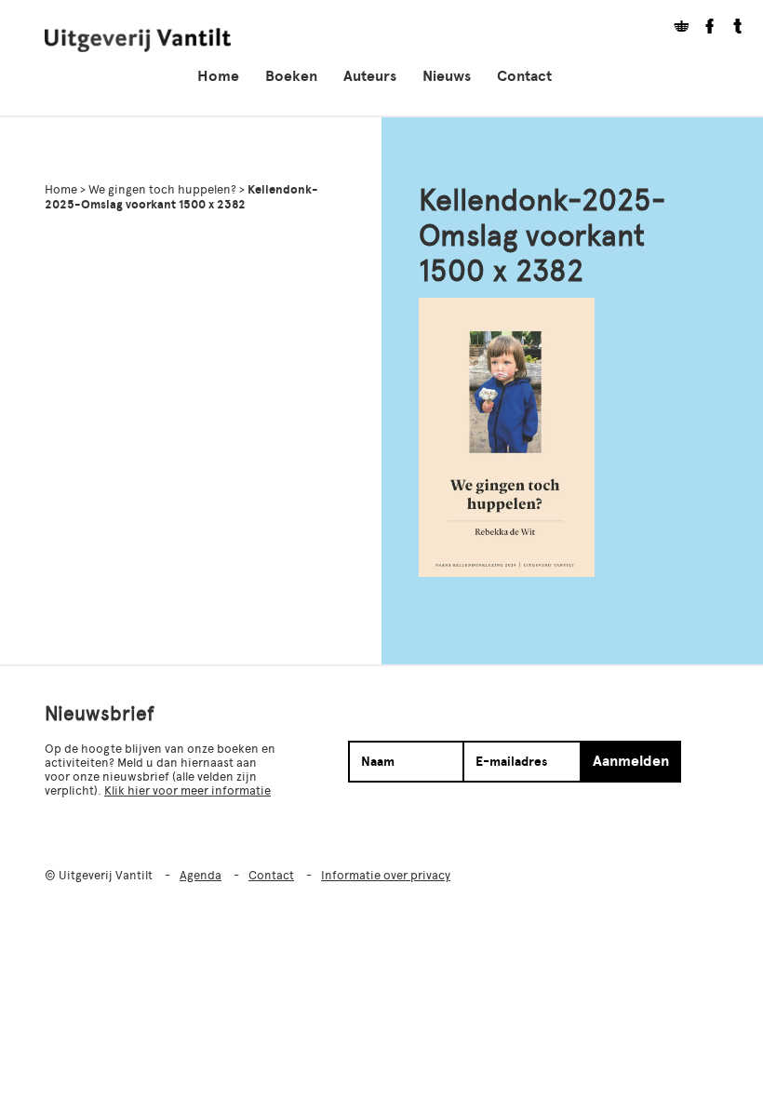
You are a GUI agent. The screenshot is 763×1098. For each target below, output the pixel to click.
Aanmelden (631, 761)
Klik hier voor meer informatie (187, 790)
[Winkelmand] (675, 28)
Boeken (291, 76)
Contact (524, 76)
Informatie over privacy (385, 875)
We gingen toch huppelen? (162, 189)
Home (218, 76)
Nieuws (446, 76)
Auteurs (369, 76)
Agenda (200, 875)
